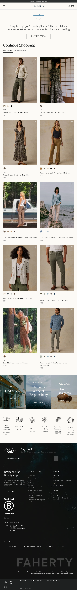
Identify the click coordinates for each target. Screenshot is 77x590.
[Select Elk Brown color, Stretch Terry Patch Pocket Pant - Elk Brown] (41, 168)
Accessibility (23, 580)
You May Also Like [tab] (20, 51)
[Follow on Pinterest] (5, 582)
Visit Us (13, 398)
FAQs (29, 480)
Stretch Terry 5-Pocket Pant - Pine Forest (54, 300)
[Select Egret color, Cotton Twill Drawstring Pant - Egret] (8, 106)
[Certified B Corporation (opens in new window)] (15, 506)
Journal (55, 488)
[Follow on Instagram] (5, 586)
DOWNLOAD (10, 491)
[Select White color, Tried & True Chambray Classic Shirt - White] (44, 231)
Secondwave (70, 434)
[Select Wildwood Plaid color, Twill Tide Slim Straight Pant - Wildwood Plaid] (8, 231)
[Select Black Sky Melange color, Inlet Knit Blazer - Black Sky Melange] (8, 294)
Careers (56, 495)
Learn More (38, 402)
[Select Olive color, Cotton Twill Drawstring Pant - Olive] (4, 106)
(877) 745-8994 (14, 522)
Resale (57, 483)
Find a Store (11, 547)
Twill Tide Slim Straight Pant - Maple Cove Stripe (20, 238)
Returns (30, 485)
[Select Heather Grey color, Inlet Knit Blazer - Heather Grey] (11, 294)
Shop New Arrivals (38, 36)
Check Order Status (55, 547)
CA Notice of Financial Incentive (35, 496)
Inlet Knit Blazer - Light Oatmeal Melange (17, 298)
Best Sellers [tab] (7, 51)
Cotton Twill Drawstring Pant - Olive (15, 112)
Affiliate (55, 490)
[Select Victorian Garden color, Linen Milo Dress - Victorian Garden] (4, 356)
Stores (55, 493)
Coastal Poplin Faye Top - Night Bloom (53, 112)
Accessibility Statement (35, 490)
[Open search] (69, 6)
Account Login (32, 478)
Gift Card (30, 483)
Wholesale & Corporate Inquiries (60, 499)
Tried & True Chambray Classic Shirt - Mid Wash (56, 238)
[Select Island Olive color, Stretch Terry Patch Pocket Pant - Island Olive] (44, 168)
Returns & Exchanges (31, 547)
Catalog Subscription (34, 488)
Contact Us (31, 475)
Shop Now (64, 400)
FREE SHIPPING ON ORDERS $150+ (38, 1)
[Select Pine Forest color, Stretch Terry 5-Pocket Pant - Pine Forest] (41, 294)
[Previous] (3, 1)
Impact (55, 478)
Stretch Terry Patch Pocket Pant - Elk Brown (55, 173)
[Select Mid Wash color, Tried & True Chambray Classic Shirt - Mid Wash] (41, 231)
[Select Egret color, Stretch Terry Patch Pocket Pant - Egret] (48, 168)
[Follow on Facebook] (10, 582)
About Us (56, 475)
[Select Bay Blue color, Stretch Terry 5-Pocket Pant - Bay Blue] (48, 294)
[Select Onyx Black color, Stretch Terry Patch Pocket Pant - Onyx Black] (51, 168)
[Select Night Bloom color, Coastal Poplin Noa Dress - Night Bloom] (4, 168)
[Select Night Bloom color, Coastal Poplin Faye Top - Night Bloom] (41, 106)
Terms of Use (32, 493)
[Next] (74, 1)
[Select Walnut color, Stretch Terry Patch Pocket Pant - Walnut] (54, 168)
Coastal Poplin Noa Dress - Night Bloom (17, 175)
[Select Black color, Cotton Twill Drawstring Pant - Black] (11, 106)
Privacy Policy (38, 580)
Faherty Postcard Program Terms (36, 500)
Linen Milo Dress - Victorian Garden (15, 363)
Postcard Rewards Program (62, 480)
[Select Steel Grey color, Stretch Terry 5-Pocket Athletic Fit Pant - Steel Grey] (51, 294)
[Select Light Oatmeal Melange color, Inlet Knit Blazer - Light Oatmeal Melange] (4, 294)
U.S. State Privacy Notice (53, 580)
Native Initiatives (58, 485)
